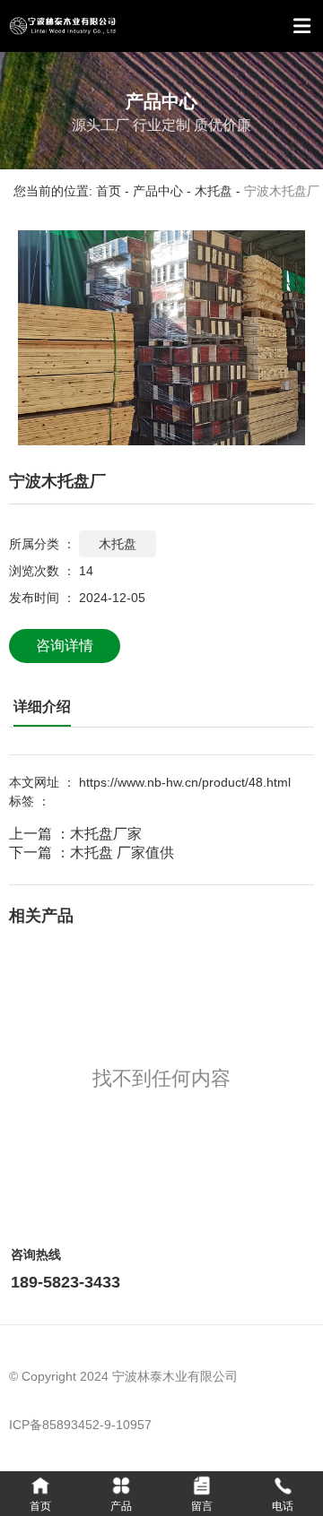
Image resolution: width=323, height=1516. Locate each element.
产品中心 (158, 192)
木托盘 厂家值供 (122, 852)
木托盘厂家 (106, 833)
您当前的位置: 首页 (69, 192)
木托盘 (213, 192)
